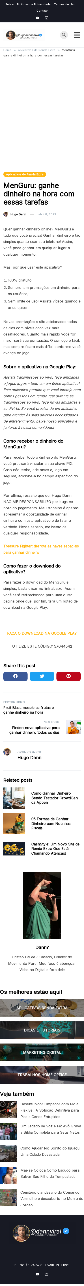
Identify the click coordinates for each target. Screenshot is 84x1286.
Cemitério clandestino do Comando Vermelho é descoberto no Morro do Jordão (51, 1198)
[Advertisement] (42, 120)
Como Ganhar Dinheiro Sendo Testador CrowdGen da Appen (54, 798)
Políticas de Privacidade (34, 4)
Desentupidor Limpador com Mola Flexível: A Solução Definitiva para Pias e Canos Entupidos (49, 1110)
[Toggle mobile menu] (77, 35)
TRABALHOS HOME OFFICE (42, 1075)
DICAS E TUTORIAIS (42, 1030)
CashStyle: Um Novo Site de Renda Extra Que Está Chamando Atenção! (55, 849)
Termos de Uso (64, 4)
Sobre (9, 4)
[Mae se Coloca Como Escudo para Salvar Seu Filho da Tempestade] (8, 1175)
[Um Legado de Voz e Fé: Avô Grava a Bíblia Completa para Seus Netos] (8, 1131)
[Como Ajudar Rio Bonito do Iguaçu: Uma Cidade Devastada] (8, 1153)
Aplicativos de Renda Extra (24, 174)
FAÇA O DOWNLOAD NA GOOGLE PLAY (42, 633)
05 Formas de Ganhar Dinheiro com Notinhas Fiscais (51, 823)
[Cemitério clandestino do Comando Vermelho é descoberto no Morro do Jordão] (8, 1197)
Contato (42, 10)
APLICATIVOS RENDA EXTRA (42, 1008)
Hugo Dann (18, 214)
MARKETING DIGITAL (42, 1052)
